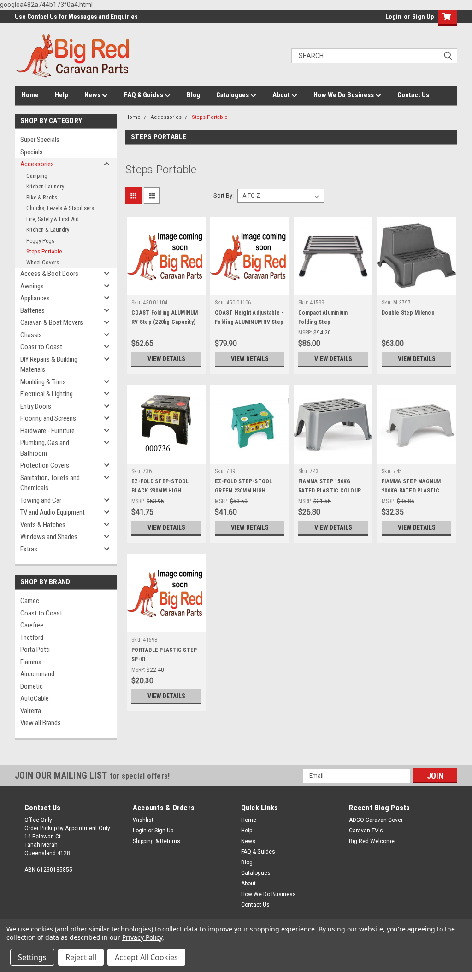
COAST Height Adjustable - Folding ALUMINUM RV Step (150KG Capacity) (249, 322)
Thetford (31, 637)
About (281, 95)
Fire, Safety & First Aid (52, 219)
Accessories (37, 164)
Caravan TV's (366, 830)
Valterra (30, 711)
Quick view (166, 288)
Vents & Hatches (42, 525)
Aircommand (37, 674)
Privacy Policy (142, 937)
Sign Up (423, 16)
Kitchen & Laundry (47, 229)
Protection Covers (44, 465)
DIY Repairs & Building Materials (48, 364)
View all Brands (40, 723)
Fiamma (30, 662)
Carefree (31, 625)
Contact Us (413, 95)
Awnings (32, 286)
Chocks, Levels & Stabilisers (60, 208)
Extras (28, 549)
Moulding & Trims (43, 382)
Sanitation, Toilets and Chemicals (50, 483)
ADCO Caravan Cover (376, 820)
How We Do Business (344, 95)
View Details (166, 359)
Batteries (32, 310)
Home (30, 95)
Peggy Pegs (40, 240)
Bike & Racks (41, 197)
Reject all (80, 957)
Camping (36, 175)
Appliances (35, 298)
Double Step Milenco (408, 313)
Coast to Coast (41, 347)
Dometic (31, 686)
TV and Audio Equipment (52, 512)
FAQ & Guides (144, 95)
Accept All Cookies (146, 957)
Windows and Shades (48, 537)
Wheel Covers (42, 262)
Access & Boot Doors (49, 273)
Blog (193, 95)
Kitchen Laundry (45, 186)
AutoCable (34, 698)
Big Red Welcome (372, 841)
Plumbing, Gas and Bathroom (44, 448)
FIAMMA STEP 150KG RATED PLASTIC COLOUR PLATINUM (329, 490)
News (93, 95)
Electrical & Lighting (46, 394)
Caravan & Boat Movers (51, 322)
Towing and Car (40, 500)
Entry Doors (35, 406)
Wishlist (143, 820)
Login (393, 16)
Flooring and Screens (48, 418)
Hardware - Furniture (47, 431)
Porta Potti (35, 649)
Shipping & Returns (156, 841)
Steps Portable (44, 251)
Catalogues (233, 95)
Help (61, 95)
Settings (32, 957)
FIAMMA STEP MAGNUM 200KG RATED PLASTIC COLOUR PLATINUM (411, 490)
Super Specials (39, 139)
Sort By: (223, 195)
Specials (31, 152)
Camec (29, 601)
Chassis (31, 335)
